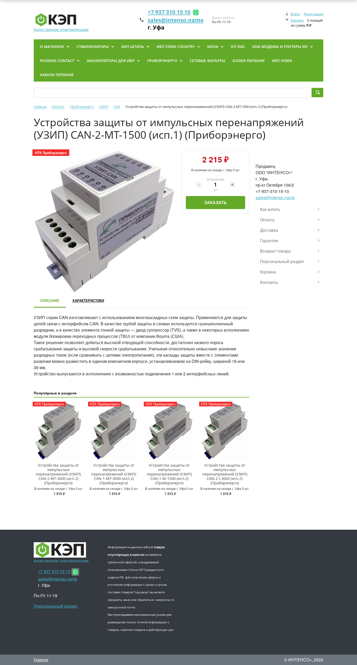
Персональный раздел (55, 606)
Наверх (41, 660)
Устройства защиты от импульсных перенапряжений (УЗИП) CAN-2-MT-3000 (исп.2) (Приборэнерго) (58, 474)
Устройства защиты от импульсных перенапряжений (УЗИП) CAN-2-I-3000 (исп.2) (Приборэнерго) (224, 474)
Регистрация (313, 13)
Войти (295, 13)
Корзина (297, 20)
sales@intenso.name (176, 20)
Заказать (215, 202)
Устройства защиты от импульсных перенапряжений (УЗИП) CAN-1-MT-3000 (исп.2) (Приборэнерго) (113, 474)
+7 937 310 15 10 (169, 12)
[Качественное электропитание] (61, 19)
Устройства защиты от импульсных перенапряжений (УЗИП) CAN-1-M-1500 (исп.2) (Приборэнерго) (169, 474)
